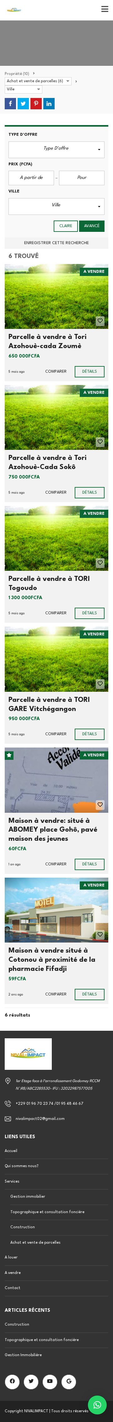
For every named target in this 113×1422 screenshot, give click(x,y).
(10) (17, 74)
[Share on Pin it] (36, 103)
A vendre (13, 1273)
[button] (56, 149)
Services (12, 1182)
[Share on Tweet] (23, 103)
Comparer (56, 372)
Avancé (92, 226)
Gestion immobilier (27, 1197)
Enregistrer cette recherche (56, 243)
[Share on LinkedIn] (49, 103)
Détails (89, 372)
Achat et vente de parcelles (35, 1243)
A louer (11, 1257)
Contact (12, 1288)
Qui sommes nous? (22, 1166)
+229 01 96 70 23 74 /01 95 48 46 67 (49, 1104)
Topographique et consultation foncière (47, 1212)
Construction (22, 1227)
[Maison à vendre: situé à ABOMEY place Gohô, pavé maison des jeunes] (56, 780)
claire (66, 226)
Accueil (11, 1151)
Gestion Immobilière (23, 1355)
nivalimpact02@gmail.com (40, 1119)
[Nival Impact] (12, 10)
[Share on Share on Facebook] (10, 103)
